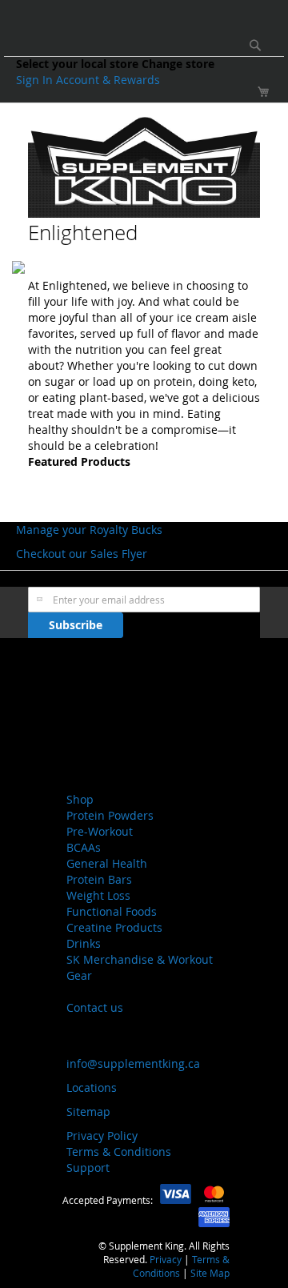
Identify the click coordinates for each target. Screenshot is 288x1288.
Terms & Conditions (118, 1151)
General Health (106, 863)
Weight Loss (98, 895)
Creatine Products (114, 927)
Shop (80, 799)
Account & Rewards (108, 79)
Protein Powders (110, 815)
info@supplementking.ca (133, 1063)
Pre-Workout (99, 831)
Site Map (210, 1272)
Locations (91, 1087)
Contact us (94, 1007)
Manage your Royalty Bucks (89, 529)
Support (88, 1167)
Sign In (36, 79)
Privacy (166, 1259)
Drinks (83, 943)
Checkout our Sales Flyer (81, 553)
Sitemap (88, 1111)
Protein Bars (99, 879)
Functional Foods (111, 911)
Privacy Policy (102, 1135)
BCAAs (83, 847)
